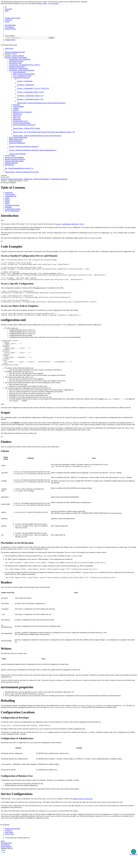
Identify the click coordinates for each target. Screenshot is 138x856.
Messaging (16, 105)
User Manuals (9, 27)
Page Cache (17, 117)
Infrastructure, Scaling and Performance (21, 70)
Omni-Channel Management (18, 137)
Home (3, 841)
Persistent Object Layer (20, 121)
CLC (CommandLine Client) (22, 75)
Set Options (133, 854)
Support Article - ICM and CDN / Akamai (26, 128)
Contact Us (8, 20)
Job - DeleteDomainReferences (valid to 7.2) (19, 168)
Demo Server (9, 48)
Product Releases (10, 29)
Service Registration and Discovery (24, 125)
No (4, 852)
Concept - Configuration (25, 81)
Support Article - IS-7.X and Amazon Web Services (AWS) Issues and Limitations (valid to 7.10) (44, 132)
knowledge (8, 9)
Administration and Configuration (19, 59)
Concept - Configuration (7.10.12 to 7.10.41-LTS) (33, 88)
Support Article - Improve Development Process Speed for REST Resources (41, 103)
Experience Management (17, 66)
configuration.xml (10, 196)
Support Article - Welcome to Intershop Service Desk (22, 172)
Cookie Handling (18, 106)
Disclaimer (6, 825)
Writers (7, 203)
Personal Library (10, 40)
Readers (7, 201)
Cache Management (19, 72)
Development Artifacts (16, 61)
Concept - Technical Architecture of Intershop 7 (24, 146)
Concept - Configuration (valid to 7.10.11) (30, 92)
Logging (15, 110)
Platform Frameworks (16, 139)
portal (6, 11)
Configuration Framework (21, 77)
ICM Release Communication (18, 68)
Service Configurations (12, 211)
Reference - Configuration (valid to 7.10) (30, 99)
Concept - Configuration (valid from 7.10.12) (69, 224)
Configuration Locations (12, 209)
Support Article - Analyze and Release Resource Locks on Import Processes (37, 135)
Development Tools (15, 63)
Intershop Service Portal (12, 18)
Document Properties (9, 182)
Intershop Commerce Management (16, 57)
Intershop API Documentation (14, 157)
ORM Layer (17, 115)
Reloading (8, 207)
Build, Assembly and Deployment (24, 74)
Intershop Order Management (14, 161)
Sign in (7, 22)
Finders (7, 200)
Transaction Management (17, 143)
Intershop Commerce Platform (14, 56)
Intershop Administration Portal (15, 52)
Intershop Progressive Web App (15, 159)
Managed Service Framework (22, 112)
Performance (17, 119)
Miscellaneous (9, 165)
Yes (4, 850)
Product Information (15, 141)
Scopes (7, 198)
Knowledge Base (10, 25)
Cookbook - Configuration (25, 85)
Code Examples (10, 194)
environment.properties (12, 205)
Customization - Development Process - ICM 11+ (24, 65)
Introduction (9, 192)
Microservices (17, 114)
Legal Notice (55, 3)
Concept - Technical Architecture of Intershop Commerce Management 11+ (33, 150)
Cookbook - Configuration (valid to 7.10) (30, 95)
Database (16, 108)
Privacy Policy (42, 3)
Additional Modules (11, 163)
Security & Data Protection (21, 123)
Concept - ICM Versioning (17, 154)
